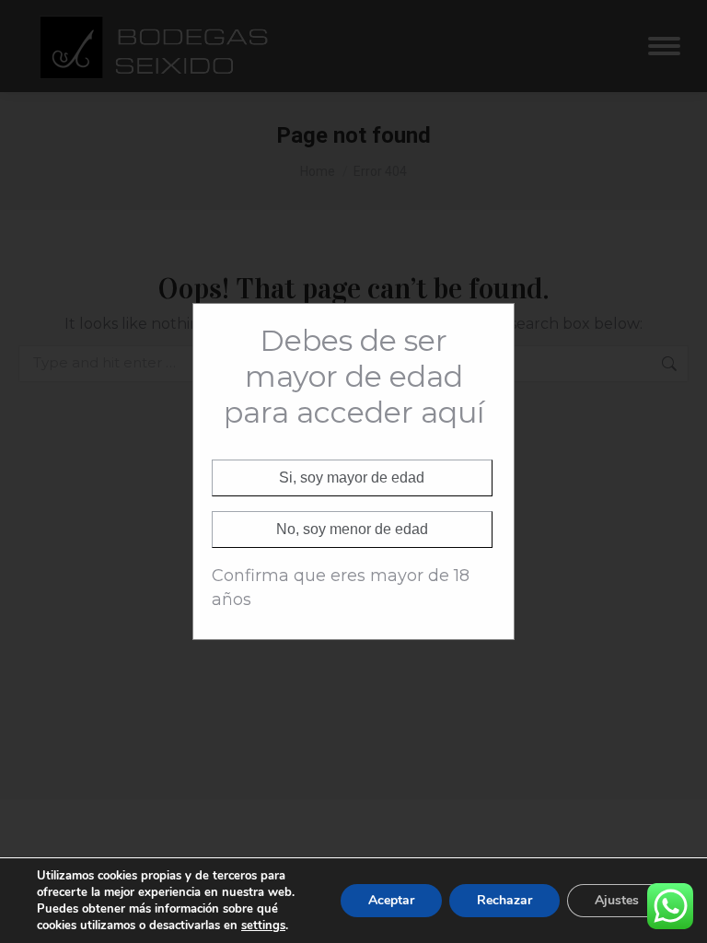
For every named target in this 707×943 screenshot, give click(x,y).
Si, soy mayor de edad (351, 477)
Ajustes (617, 900)
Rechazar (504, 900)
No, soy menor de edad (352, 529)
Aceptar (391, 900)
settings (263, 925)
